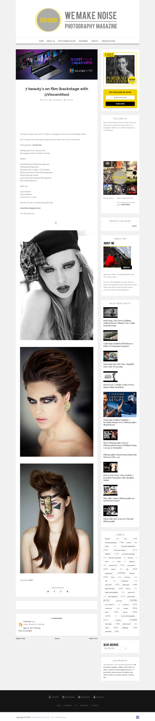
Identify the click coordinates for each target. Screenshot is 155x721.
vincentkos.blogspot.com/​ (30, 208)
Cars (125, 539)
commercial (113, 565)
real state (108, 608)
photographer (113, 596)
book (106, 561)
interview (108, 585)
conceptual (131, 565)
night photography (111, 592)
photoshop (131, 596)
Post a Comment (25, 631)
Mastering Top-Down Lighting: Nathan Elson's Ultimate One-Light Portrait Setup (119, 323)
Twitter (55, 697)
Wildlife (107, 554)
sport (107, 612)
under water (126, 624)
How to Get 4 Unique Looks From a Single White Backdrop (118, 385)
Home (57, 638)
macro (128, 588)
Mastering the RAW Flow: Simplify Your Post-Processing (118, 365)
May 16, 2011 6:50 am (31, 628)
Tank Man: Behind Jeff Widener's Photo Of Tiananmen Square (118, 344)
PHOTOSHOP (84, 705)
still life (108, 616)
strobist (118, 620)
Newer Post (20, 638)
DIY (76, 705)
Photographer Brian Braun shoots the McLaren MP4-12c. (120, 455)
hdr (106, 581)
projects (126, 604)
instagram (124, 581)
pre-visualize (109, 604)
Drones (128, 543)
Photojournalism (120, 550)
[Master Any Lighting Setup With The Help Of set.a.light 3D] (57, 64)
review (125, 608)
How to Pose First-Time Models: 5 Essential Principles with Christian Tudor (118, 477)
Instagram (70, 697)
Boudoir (107, 539)
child (118, 561)
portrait (119, 601)
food (112, 577)
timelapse (108, 624)
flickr (31, 580)
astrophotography (128, 554)
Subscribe (120, 104)
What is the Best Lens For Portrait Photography (118, 520)
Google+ (100, 697)
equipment (109, 573)
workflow (108, 631)
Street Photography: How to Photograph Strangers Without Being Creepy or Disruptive (120, 445)
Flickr (107, 546)
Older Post (93, 638)
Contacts (94, 705)
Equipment (67, 705)
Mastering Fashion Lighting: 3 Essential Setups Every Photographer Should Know (120, 422)
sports (125, 612)
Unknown (27, 621)
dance (113, 569)
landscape (125, 585)
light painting (109, 588)
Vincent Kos (37, 145)
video (107, 628)
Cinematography (111, 543)
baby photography (114, 558)
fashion (132, 573)
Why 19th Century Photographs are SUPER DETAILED (119, 499)
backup (130, 558)
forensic (127, 577)
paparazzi (131, 592)
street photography (128, 616)
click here (125, 205)
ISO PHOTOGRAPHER (128, 546)
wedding (125, 628)
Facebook (85, 697)
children (132, 561)
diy (127, 569)
